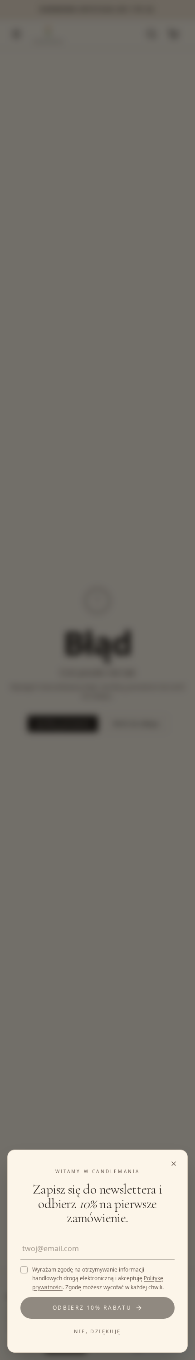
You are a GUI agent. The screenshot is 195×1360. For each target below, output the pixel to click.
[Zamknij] (97, 680)
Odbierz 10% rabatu (92, 1307)
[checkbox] (24, 1269)
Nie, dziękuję (97, 1331)
